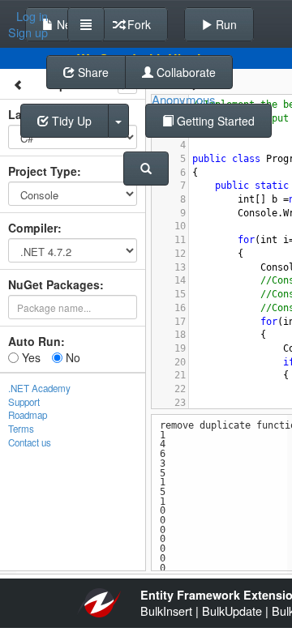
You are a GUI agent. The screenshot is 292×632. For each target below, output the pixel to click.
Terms (21, 428)
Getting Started (214, 121)
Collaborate (184, 72)
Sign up (28, 32)
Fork (137, 24)
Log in (32, 16)
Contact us (29, 442)
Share (92, 72)
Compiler (33, 228)
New (66, 24)
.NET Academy (39, 388)
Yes (30, 357)
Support (24, 401)
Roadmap (27, 414)
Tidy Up (70, 121)
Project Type (42, 171)
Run (225, 24)
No (71, 357)
